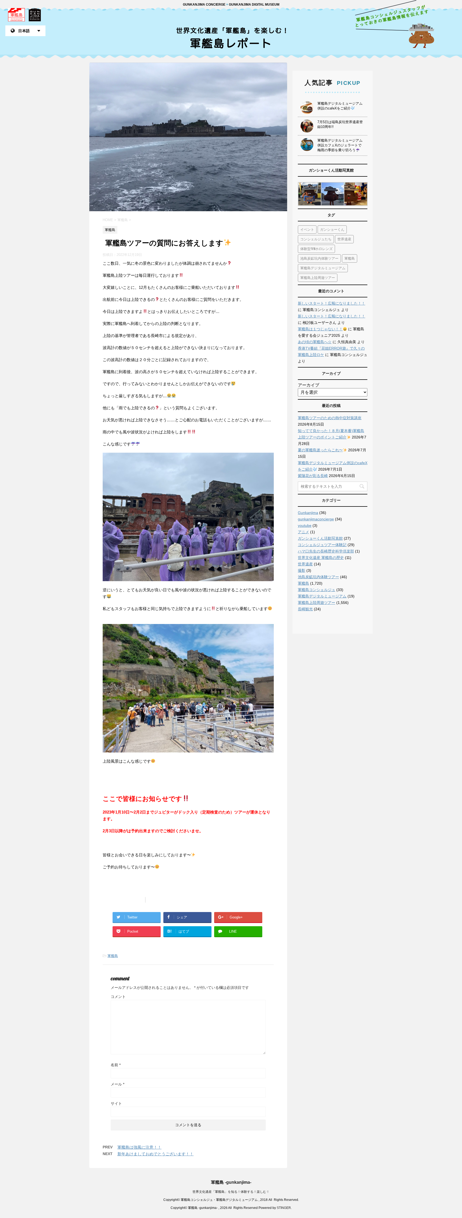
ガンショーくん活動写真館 (320, 538)
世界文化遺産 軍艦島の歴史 (321, 557)
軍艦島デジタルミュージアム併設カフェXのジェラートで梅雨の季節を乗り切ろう (340, 145)
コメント (118, 996)
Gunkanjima (308, 512)
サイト (116, 1103)
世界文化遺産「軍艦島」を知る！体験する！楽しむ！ (231, 1192)
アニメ (303, 532)
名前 (116, 1065)
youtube (304, 525)
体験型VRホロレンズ (316, 249)
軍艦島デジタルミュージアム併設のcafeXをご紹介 (340, 105)
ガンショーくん (332, 229)
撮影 (301, 570)
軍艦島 (112, 956)
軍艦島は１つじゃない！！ (320, 329)
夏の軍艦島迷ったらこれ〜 (320, 450)
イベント (307, 229)
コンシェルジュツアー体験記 (322, 545)
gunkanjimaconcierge (316, 519)
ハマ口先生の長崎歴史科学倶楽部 (326, 551)
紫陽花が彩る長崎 (313, 476)
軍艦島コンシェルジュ (316, 590)
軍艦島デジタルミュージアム (322, 268)
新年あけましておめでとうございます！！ (155, 1154)
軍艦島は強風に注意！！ (139, 1147)
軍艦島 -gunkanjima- (231, 1182)
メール (117, 1084)
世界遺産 (344, 239)
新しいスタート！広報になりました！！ (331, 303)
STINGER (284, 1208)
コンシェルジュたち (316, 239)
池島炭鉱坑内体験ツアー (319, 258)
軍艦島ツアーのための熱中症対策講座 (329, 418)
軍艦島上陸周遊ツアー (317, 277)
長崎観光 (305, 609)
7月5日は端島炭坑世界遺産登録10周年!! (340, 124)
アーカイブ (308, 385)
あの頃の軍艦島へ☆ (315, 342)
